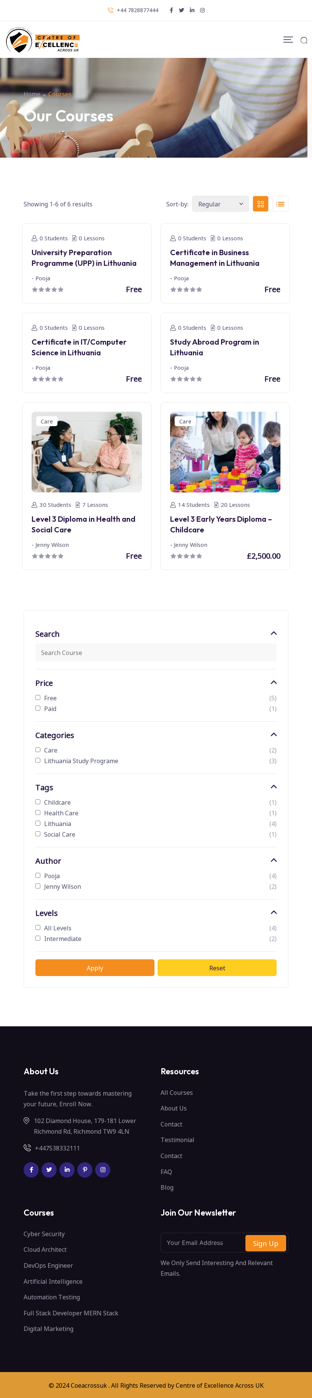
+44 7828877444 (137, 10)
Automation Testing (52, 1297)
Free (50, 697)
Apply (95, 967)
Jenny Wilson (62, 886)
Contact (171, 1124)
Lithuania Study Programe (81, 760)
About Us (174, 1108)
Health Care (61, 812)
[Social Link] (31, 1170)
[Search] (304, 40)
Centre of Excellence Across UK (220, 1385)
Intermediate (62, 938)
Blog (167, 1187)
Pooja (52, 875)
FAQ (166, 1171)
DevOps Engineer (48, 1265)
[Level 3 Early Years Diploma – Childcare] (225, 451)
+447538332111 (57, 1148)
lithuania (57, 823)
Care (50, 750)
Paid (50, 708)
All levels (58, 927)
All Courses (177, 1092)
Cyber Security (44, 1233)
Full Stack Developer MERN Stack (71, 1313)
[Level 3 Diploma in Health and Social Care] (87, 451)
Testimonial (177, 1139)
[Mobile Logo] (43, 39)
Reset (217, 967)
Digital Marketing (48, 1328)
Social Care (59, 834)
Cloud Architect (45, 1249)
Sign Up (266, 1243)
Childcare (57, 802)
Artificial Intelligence (53, 1281)
